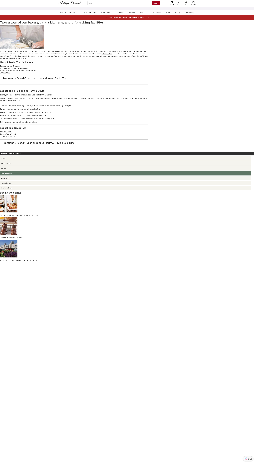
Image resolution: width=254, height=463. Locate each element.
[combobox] (119, 3)
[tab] (125, 158)
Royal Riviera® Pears (140, 56)
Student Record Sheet (8, 134)
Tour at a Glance (6, 132)
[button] (68, 12)
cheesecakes (107, 54)
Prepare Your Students (8, 136)
